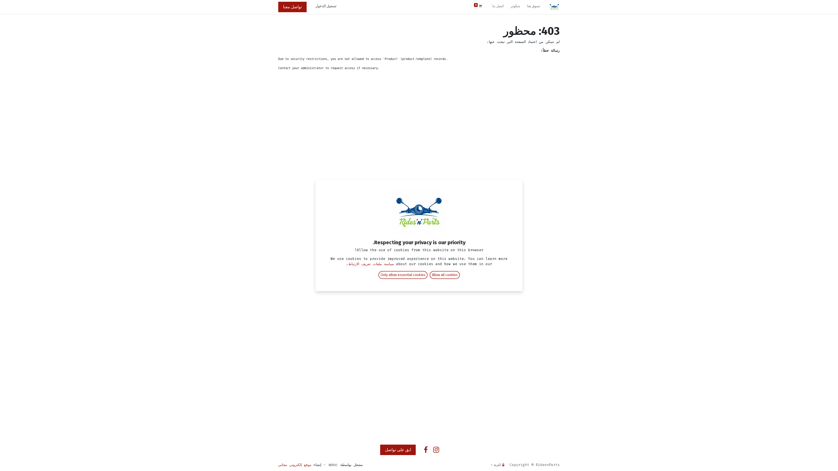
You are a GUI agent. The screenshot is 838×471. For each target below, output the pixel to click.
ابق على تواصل (398, 449)
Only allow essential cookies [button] (403, 275)
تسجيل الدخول (325, 6)
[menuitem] (533, 7)
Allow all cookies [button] (445, 275)
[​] (436, 449)
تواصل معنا (292, 6)
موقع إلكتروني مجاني (294, 464)
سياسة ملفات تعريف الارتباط (371, 264)
